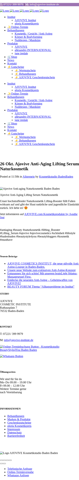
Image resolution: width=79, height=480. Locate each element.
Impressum (13, 429)
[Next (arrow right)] (4, 463)
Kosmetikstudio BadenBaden (56, 176)
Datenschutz (14, 432)
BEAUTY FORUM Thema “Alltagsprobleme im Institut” (40, 286)
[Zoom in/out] (10, 460)
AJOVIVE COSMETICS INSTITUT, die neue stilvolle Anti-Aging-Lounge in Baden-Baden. (43, 265)
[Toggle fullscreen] (7, 460)
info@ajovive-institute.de (18, 340)
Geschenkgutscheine (19, 422)
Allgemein (29, 176)
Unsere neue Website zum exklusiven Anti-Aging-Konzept (41, 270)
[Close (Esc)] (1, 460)
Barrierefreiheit (16, 435)
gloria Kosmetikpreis (19, 425)
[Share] (4, 460)
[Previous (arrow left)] (1, 463)
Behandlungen (15, 416)
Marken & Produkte (18, 419)
